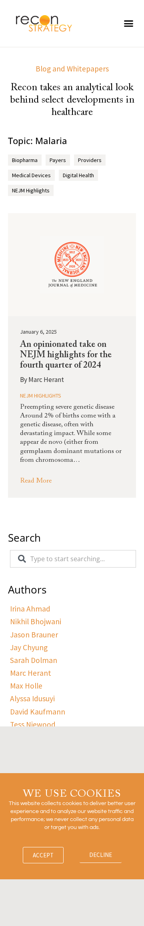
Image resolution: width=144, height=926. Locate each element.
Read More (36, 481)
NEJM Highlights (40, 395)
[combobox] (73, 559)
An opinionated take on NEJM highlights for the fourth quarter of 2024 (66, 355)
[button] (128, 23)
